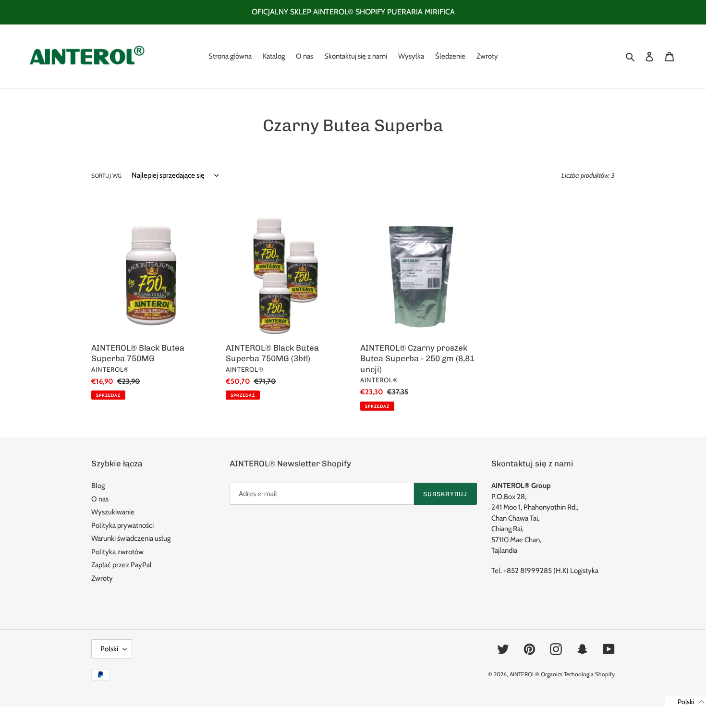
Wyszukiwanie (112, 512)
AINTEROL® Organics (536, 674)
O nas (100, 499)
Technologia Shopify (589, 674)
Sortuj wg (106, 175)
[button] (685, 701)
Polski (109, 649)
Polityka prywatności (122, 525)
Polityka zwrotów (117, 552)
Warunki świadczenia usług (130, 538)
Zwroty (102, 578)
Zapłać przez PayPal (121, 565)
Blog (98, 485)
